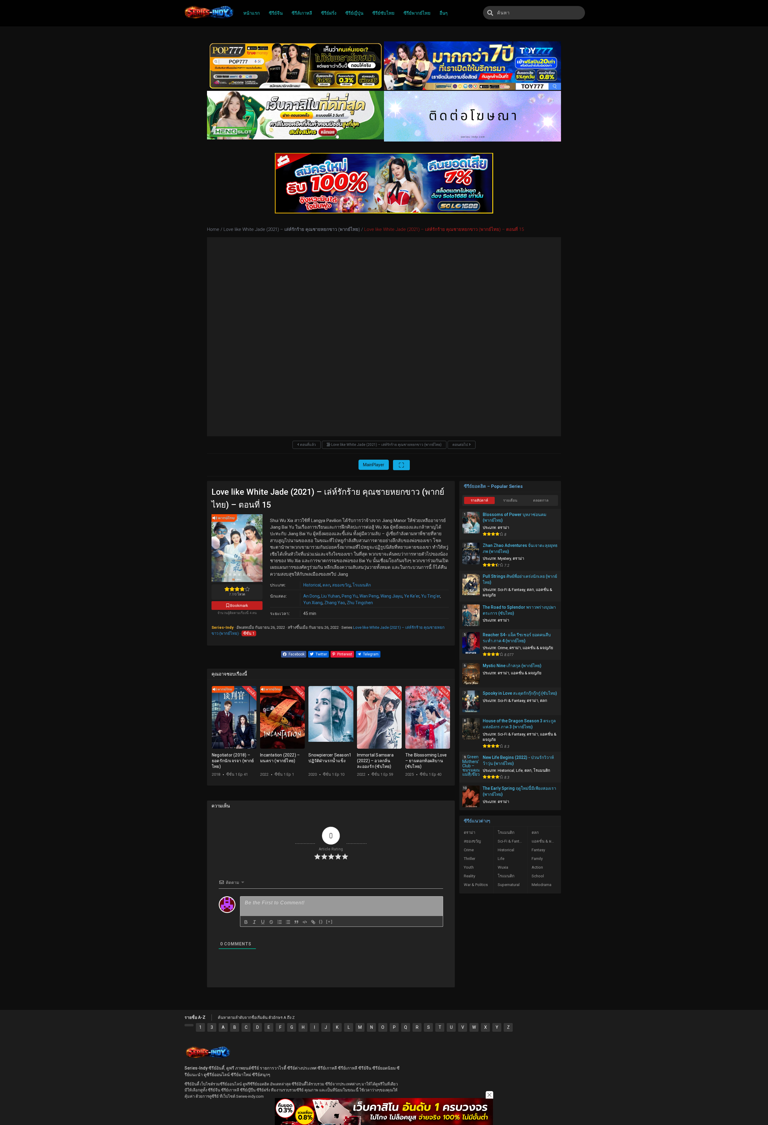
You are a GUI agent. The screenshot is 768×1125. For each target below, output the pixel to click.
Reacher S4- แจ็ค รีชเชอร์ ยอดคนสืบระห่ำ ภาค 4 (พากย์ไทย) (517, 637)
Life (519, 770)
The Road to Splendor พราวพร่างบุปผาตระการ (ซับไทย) (519, 610)
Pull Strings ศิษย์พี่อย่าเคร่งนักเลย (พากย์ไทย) (520, 579)
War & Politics (476, 884)
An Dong (311, 596)
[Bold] (246, 922)
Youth (469, 867)
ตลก (326, 585)
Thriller (469, 858)
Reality (469, 876)
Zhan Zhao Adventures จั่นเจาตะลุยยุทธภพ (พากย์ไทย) (520, 548)
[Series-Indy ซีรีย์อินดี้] (208, 19)
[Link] (313, 922)
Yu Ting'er (430, 596)
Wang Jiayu (391, 596)
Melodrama (541, 884)
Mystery (504, 558)
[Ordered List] (279, 922)
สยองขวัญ (341, 585)
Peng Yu (350, 596)
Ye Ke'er (411, 596)
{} (321, 921)
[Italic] (254, 922)
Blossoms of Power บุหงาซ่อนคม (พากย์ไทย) (514, 517)
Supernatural (509, 884)
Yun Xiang (312, 602)
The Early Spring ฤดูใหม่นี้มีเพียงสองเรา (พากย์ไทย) (519, 791)
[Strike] (271, 922)
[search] (490, 12)
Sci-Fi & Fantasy (511, 589)
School (538, 876)
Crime (503, 648)
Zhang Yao (334, 602)
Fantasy (538, 850)
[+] (329, 921)
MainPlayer (373, 464)
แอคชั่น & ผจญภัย (538, 648)
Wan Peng (369, 596)
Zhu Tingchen (360, 602)
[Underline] (263, 922)
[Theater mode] (401, 465)
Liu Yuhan (330, 596)
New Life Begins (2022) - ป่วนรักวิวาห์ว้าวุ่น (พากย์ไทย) (518, 760)
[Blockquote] (296, 922)
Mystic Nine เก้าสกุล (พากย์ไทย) (512, 665)
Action (537, 867)
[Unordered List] (288, 922)
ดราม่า (503, 527)
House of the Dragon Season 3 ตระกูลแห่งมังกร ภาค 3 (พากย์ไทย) (519, 723)
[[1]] (189, 1025)
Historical (312, 585)
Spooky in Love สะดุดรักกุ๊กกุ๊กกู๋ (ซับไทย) (520, 693)
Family (537, 858)
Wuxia (503, 867)
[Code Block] (305, 922)
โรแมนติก (361, 585)
